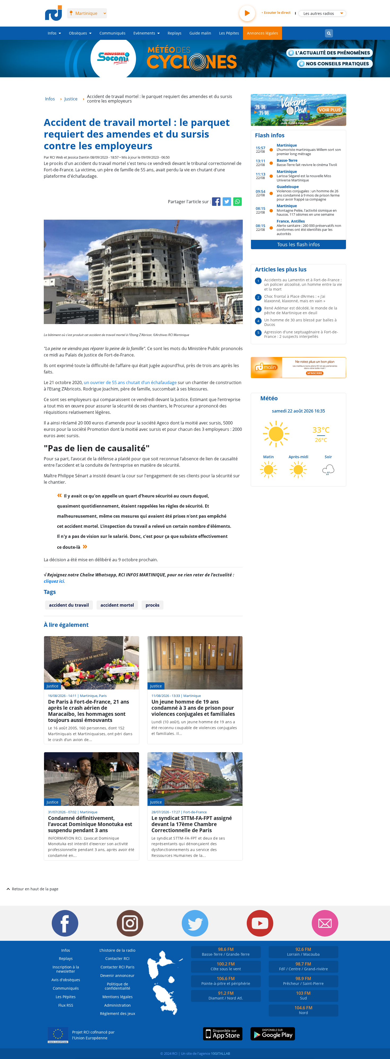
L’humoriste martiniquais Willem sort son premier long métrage (309, 151)
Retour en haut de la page (35, 888)
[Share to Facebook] (216, 201)
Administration (117, 1005)
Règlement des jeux (117, 1013)
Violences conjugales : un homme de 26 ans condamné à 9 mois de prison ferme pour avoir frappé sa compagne (308, 195)
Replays (174, 33)
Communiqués (112, 33)
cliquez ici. (54, 581)
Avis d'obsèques (65, 979)
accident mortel (117, 605)
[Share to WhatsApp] (237, 201)
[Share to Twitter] (227, 201)
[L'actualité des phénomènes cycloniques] (329, 53)
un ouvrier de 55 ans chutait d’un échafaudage (130, 382)
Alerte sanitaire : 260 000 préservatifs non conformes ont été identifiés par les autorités (309, 229)
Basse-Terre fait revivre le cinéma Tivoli (307, 164)
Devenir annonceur (117, 975)
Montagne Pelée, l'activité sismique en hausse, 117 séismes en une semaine (307, 212)
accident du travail (69, 605)
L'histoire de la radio (117, 950)
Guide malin (200, 33)
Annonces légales (262, 33)
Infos (52, 33)
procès (152, 605)
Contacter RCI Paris (118, 966)
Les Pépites (229, 33)
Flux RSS (65, 1005)
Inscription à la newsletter (66, 969)
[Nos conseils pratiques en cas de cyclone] (335, 64)
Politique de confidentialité (117, 986)
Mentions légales (117, 996)
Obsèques (78, 33)
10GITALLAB (220, 1053)
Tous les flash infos (298, 244)
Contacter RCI (117, 958)
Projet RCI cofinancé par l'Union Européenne (93, 1035)
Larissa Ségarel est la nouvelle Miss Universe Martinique (304, 177)
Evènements (144, 33)
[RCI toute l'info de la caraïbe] (53, 13)
